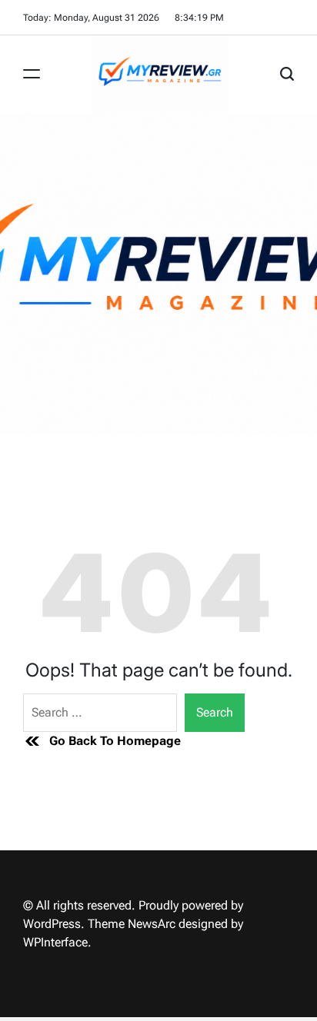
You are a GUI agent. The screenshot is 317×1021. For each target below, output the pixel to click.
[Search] (287, 74)
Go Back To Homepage (115, 740)
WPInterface (55, 942)
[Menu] (31, 74)
